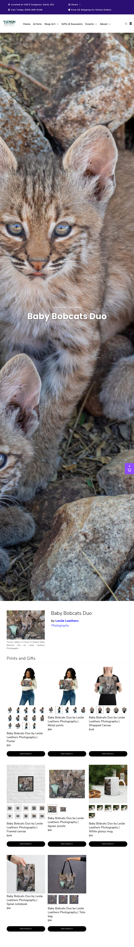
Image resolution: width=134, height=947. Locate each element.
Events (89, 24)
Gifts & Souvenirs (72, 24)
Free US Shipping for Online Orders (91, 9)
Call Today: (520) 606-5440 (27, 9)
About (104, 24)
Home (26, 24)
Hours (74, 4)
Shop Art (49, 24)
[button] (10, 710)
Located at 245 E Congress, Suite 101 (32, 4)
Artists (37, 24)
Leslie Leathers (67, 621)
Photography (60, 625)
